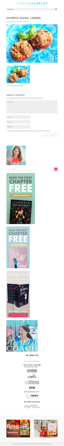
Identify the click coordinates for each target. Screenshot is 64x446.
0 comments (26, 21)
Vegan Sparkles (11, 21)
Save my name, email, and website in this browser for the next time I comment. (28, 131)
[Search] (56, 169)
